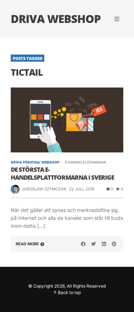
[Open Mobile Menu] (116, 19)
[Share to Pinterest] (114, 244)
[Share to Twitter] (93, 244)
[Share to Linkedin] (103, 244)
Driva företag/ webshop (35, 162)
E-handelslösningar (85, 162)
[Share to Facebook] (83, 244)
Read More (27, 243)
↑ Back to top (67, 292)
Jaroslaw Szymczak (44, 189)
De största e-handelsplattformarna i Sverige (62, 173)
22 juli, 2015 (81, 189)
